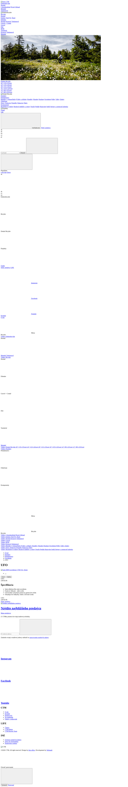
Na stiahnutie (9, 717)
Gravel (3, 25)
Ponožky (14, 103)
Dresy (3, 103)
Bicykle (3, 14)
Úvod (6, 553)
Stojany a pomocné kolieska (59, 106)
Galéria (9, 577)
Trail (7, 18)
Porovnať (11, 785)
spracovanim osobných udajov (39, 637)
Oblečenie (4, 101)
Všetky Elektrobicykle (8, 336)
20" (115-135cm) (6, 87)
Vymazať (4, 785)
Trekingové (4, 11)
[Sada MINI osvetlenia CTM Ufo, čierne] (14, 570)
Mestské (3, 9)
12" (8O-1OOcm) (6, 92)
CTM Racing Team (11, 731)
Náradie (35, 99)
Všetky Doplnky (6, 449)
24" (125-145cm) (6, 85)
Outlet (3, 110)
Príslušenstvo (5, 97)
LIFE (12, 267)
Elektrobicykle (5, 3)
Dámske (3, 20)
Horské (3, 5)
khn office (31, 750)
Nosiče (32, 106)
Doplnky (3, 96)
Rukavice (21, 103)
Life (2, 112)
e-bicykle (4, 172)
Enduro (3, 18)
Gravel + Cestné (6, 23)
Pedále (37, 106)
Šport (13, 18)
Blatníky (3, 99)
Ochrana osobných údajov (13, 740)
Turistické (4, 30)
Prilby (53, 99)
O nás (2, 317)
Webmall (49, 750)
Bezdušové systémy (7, 106)
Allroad (17, 7)
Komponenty (5, 105)
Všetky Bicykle (6, 357)
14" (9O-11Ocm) (6, 90)
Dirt (2, 27)
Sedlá (48, 106)
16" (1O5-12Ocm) (6, 88)
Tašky (57, 99)
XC (10, 18)
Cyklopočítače (11, 99)
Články (7, 728)
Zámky (62, 99)
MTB (2, 29)
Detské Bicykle (5, 81)
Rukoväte (43, 106)
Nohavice (8, 103)
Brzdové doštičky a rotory (22, 106)
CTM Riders (9, 729)
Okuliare (41, 99)
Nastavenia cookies (11, 743)
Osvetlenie (47, 99)
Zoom (3, 577)
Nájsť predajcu (45, 128)
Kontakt (3, 316)
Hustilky (30, 99)
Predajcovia (8, 715)
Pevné (13, 7)
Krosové (8, 21)
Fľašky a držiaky (21, 99)
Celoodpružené (5, 7)
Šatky (26, 103)
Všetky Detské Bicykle (8, 447)
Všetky (3, 535)
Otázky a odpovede (11, 719)
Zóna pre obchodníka (11, 741)
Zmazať (22, 153)
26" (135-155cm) (6, 83)
